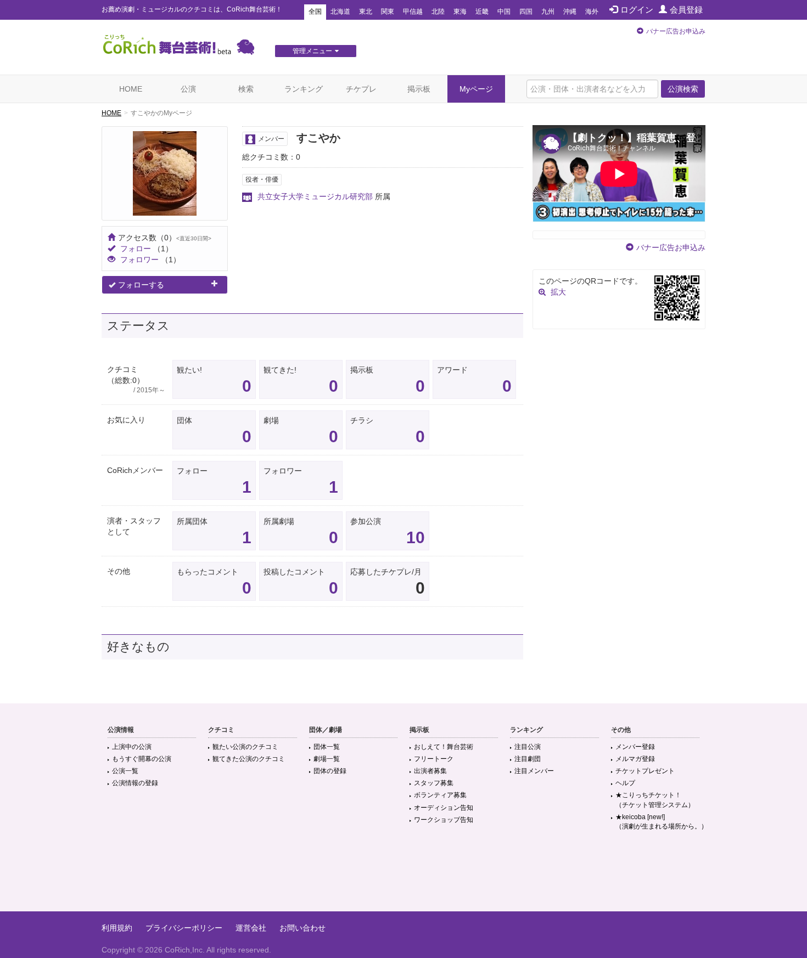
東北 (365, 11)
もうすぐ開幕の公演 (141, 759)
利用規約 (117, 927)
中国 (504, 11)
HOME (130, 88)
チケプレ (361, 88)
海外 (591, 11)
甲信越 (413, 11)
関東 (387, 11)
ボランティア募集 (440, 795)
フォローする (141, 284)
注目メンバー (534, 771)
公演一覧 (125, 771)
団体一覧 (326, 747)
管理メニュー (312, 51)
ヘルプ (625, 783)
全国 (315, 11)
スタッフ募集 (433, 783)
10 (415, 537)
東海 (460, 11)
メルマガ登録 (635, 759)
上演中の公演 (132, 747)
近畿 (482, 11)
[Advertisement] (403, 875)
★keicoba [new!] (661, 821)
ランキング (303, 88)
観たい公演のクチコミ (245, 747)
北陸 (438, 11)
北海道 (340, 11)
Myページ (476, 88)
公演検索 (683, 88)
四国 (526, 11)
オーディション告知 (443, 808)
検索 (246, 88)
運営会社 (251, 927)
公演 (188, 88)
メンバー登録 (635, 747)
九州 (547, 11)
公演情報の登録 (135, 783)
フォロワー (139, 259)
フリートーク (433, 759)
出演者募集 (430, 771)
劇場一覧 (326, 759)
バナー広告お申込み (675, 31)
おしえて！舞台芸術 (443, 747)
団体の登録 (329, 771)
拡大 (558, 292)
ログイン (636, 9)
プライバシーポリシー (183, 927)
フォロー (135, 248)
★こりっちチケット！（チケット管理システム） (654, 799)
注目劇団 (527, 759)
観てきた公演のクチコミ (248, 759)
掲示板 (418, 88)
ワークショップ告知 (443, 820)
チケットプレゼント (645, 771)
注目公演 (527, 747)
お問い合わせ (302, 927)
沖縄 (569, 11)
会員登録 (686, 9)
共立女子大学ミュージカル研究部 (315, 196)
